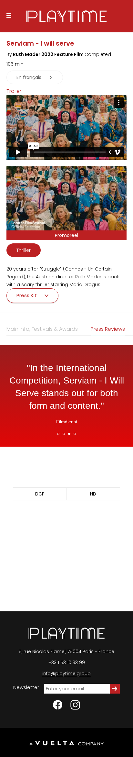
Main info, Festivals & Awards (42, 329)
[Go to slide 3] (69, 434)
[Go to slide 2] (64, 434)
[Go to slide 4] (75, 434)
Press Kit (27, 295)
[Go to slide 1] (58, 434)
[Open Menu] (9, 16)
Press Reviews (108, 329)
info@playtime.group (66, 673)
